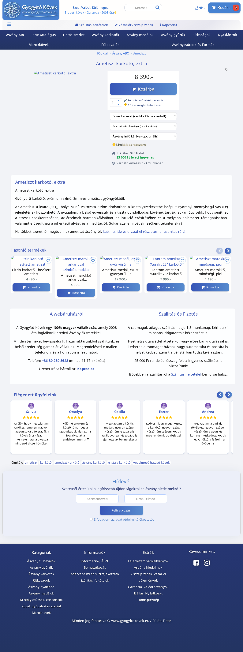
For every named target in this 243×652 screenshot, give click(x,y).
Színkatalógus (44, 34)
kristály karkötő (119, 462)
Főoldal (102, 53)
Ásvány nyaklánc (41, 587)
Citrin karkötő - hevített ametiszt (31, 272)
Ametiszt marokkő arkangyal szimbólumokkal (76, 277)
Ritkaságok (202, 34)
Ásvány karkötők (105, 34)
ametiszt (31, 462)
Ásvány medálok (140, 34)
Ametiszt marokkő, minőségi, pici (210, 272)
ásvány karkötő (93, 462)
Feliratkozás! (121, 510)
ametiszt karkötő (67, 462)
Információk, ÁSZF (95, 561)
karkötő (46, 462)
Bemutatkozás (95, 567)
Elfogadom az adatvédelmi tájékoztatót (124, 519)
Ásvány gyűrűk (173, 34)
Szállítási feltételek (186, 374)
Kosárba (145, 89)
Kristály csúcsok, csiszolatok (41, 600)
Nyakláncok (227, 34)
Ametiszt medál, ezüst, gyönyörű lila (121, 272)
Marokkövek (39, 44)
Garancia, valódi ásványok (148, 587)
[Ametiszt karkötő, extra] (55, 74)
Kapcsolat (85, 368)
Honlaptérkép (148, 600)
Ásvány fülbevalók (41, 561)
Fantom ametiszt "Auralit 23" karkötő (165, 272)
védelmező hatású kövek (151, 462)
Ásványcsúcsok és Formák (193, 44)
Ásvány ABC (15, 34)
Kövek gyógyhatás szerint (41, 606)
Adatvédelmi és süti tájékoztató (95, 574)
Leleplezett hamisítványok (148, 561)
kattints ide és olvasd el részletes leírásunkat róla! (144, 231)
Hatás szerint (74, 34)
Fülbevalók (110, 44)
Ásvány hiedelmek (148, 567)
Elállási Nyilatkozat (148, 593)
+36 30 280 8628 (55, 360)
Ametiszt (139, 53)
